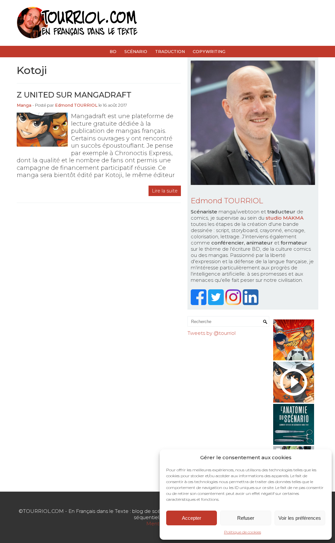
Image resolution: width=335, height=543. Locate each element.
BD (113, 51)
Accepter (191, 518)
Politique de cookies (242, 532)
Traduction (170, 51)
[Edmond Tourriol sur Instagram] (234, 303)
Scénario (135, 51)
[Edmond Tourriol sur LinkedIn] (251, 303)
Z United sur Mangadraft (74, 95)
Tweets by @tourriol (211, 333)
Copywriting (209, 51)
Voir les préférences (299, 518)
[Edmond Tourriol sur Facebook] (199, 303)
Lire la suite (165, 191)
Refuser (245, 518)
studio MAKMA (285, 218)
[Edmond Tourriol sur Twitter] (216, 303)
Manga (24, 105)
